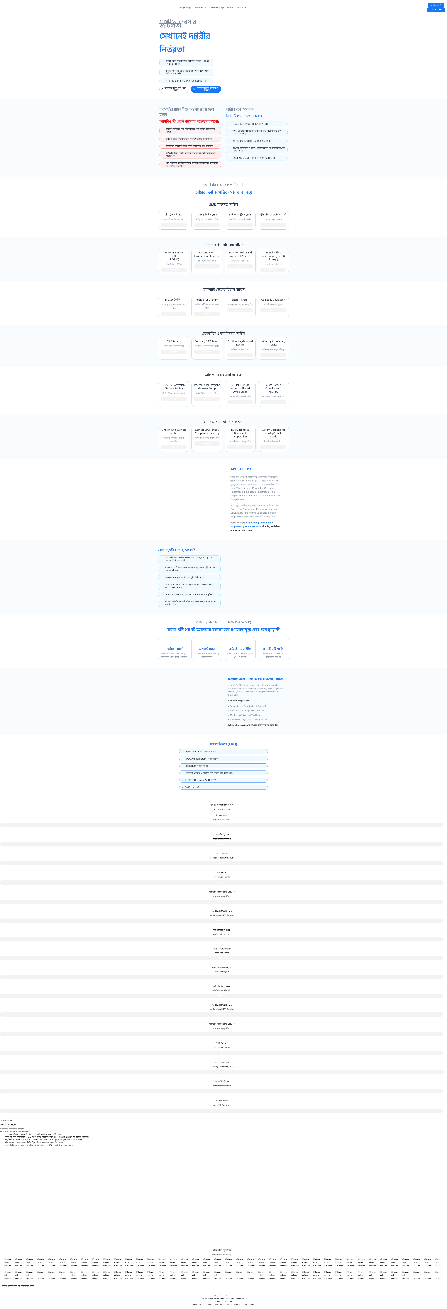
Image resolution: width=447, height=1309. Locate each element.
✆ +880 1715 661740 (223, 1301)
